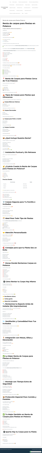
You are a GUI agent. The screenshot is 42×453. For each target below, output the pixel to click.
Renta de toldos (12, 10)
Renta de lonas (19, 7)
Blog (22, 13)
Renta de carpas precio (19, 4)
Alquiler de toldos (34, 4)
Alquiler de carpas (12, 7)
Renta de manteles (20, 10)
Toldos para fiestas (35, 7)
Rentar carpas (27, 4)
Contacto (26, 13)
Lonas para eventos (27, 7)
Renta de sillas (12, 4)
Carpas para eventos (28, 10)
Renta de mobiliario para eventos (15, 13)
